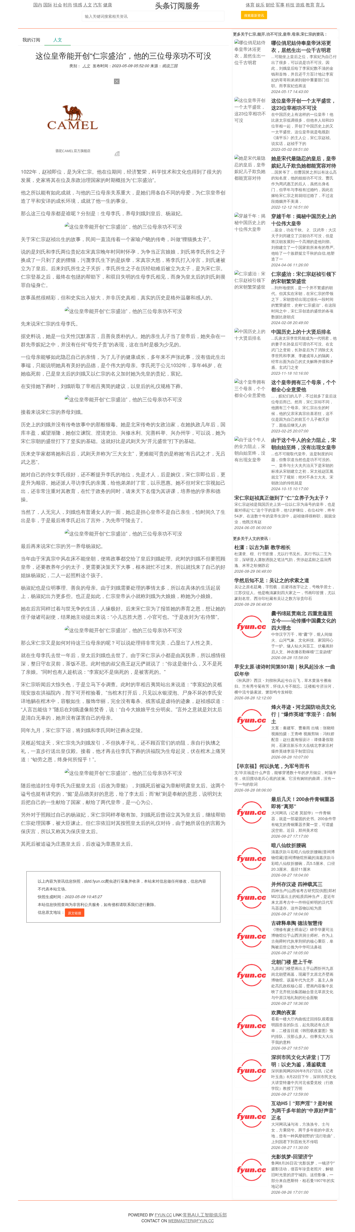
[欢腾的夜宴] (251, 1025)
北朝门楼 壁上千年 (292, 961)
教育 (310, 4)
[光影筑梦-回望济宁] (251, 1169)
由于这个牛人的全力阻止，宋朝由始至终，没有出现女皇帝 (303, 443)
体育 (250, 4)
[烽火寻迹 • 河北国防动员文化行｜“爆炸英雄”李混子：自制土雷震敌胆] (251, 720)
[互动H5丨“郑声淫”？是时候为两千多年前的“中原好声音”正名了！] (251, 1116)
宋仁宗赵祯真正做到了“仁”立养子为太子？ (281, 497)
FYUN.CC (163, 1215)
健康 (107, 4)
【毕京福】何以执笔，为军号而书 (271, 766)
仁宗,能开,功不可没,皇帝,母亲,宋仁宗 (280, 34)
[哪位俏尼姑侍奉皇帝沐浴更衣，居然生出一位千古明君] (251, 52)
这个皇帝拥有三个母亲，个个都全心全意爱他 (303, 386)
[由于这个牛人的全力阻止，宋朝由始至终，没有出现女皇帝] (251, 449)
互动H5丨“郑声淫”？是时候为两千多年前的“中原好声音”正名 (303, 1110)
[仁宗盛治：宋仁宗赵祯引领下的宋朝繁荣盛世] (251, 279)
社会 (57, 4)
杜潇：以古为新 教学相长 (262, 547)
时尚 (67, 4)
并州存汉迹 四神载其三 (297, 884)
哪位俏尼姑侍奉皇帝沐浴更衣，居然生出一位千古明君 (301, 46)
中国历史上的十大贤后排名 (301, 331)
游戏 (300, 4)
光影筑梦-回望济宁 (292, 1156)
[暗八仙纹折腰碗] (251, 858)
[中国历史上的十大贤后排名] (251, 334)
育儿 (320, 4)
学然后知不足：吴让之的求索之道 (271, 580)
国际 (47, 4)
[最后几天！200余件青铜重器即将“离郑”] (251, 812)
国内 (37, 4)
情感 (77, 4)
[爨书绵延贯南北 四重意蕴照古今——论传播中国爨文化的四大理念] (251, 626)
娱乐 (260, 4)
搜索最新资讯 (254, 15)
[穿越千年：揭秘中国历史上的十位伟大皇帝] (251, 222)
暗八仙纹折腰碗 (288, 845)
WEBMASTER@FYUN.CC (191, 1220)
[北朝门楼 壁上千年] (251, 974)
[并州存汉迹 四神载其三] (251, 897)
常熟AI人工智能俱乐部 (205, 1214)
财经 (270, 4)
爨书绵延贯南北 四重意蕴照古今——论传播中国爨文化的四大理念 (303, 620)
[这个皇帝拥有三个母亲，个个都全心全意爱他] (251, 388)
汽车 (97, 4)
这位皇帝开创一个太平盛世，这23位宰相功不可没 (303, 104)
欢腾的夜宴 (283, 1012)
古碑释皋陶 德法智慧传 (297, 922)
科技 (290, 4)
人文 (87, 4)
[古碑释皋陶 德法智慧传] (251, 936)
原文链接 (74, 912)
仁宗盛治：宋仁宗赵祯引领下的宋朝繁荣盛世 (303, 277)
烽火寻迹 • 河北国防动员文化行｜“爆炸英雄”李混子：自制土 (303, 714)
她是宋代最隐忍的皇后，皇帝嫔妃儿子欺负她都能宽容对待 (303, 162)
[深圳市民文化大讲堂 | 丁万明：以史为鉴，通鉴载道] (251, 1070)
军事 (280, 4)
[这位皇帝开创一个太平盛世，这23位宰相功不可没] (251, 109)
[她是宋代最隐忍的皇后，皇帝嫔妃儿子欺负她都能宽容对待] (251, 167)
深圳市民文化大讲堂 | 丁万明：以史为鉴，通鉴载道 (300, 1060)
